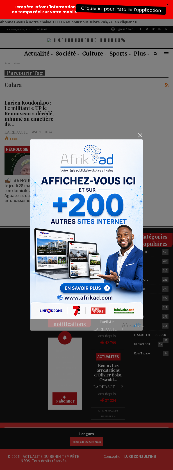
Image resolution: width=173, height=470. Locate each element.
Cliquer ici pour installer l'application (121, 9)
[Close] (140, 135)
